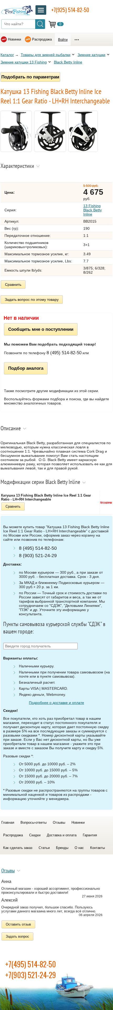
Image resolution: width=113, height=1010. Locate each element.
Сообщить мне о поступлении (40, 329)
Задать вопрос (17, 936)
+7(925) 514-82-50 (70, 10)
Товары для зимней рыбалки (45, 55)
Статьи (44, 848)
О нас (79, 848)
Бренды (62, 848)
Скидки (34, 835)
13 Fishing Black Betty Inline (92, 210)
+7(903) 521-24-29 (30, 974)
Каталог (7, 55)
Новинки (14, 39)
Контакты (97, 848)
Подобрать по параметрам (30, 76)
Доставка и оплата (61, 835)
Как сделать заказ (17, 848)
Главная (7, 822)
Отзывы (59, 822)
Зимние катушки (91, 55)
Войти (63, 40)
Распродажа (42, 39)
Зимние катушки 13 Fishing (24, 62)
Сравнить (13, 284)
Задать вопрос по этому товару (32, 299)
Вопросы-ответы (33, 822)
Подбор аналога (25, 368)
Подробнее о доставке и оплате (56, 703)
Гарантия (90, 835)
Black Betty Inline (68, 62)
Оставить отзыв (18, 924)
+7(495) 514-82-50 (30, 964)
